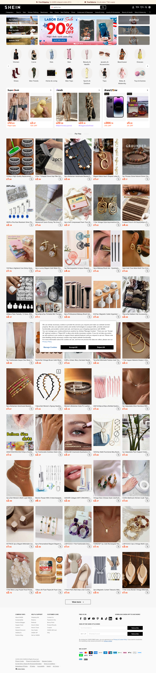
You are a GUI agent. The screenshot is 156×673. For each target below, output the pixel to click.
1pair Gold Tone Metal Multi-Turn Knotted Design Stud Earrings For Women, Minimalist (136, 268)
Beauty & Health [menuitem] (127, 12)
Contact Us (50, 617)
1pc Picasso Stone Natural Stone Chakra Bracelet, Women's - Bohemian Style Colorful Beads (136, 176)
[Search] (103, 7)
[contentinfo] (111, 653)
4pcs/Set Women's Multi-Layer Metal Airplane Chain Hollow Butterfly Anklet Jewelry (20, 498)
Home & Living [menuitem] (99, 12)
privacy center (108, 641)
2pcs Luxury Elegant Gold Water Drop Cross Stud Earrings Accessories (49, 268)
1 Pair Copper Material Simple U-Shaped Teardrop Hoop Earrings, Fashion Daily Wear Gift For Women (136, 360)
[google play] (120, 619)
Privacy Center (19, 661)
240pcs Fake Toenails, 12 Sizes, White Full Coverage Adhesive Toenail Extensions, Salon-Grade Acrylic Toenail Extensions (20, 314)
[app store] (116, 619)
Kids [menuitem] (51, 12)
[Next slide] (114, 29)
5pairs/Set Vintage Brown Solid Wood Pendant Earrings (49, 360)
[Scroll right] (150, 12)
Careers (17, 627)
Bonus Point (50, 622)
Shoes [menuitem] (73, 12)
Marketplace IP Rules (21, 666)
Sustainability (19, 620)
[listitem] (20, 160)
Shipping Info (35, 617)
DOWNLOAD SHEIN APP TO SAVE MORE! (127, 614)
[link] (39, 2)
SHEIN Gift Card (52, 630)
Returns (33, 620)
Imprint (49, 666)
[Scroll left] (147, 12)
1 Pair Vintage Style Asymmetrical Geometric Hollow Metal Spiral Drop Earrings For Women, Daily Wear (107, 222)
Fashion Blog (19, 635)
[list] (96, 618)
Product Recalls (51, 625)
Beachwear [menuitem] (44, 12)
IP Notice (32, 666)
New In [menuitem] (18, 12)
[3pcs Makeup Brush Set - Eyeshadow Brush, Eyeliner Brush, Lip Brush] (107, 248)
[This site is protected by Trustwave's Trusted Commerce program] (80, 659)
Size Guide (34, 630)
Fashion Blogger (20, 622)
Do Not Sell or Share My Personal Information (28, 664)
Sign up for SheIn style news (89, 624)
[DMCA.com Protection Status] (86, 659)
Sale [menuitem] (24, 12)
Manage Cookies (47, 661)
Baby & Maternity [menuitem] (140, 12)
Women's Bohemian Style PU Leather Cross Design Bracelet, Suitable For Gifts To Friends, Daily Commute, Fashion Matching (78, 406)
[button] (146, 7)
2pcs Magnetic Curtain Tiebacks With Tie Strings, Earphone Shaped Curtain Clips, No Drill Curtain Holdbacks (107, 590)
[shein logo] (12, 7)
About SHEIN (19, 617)
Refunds (33, 622)
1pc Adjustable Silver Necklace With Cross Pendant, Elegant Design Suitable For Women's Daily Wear (136, 406)
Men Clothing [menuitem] (65, 12)
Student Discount (20, 630)
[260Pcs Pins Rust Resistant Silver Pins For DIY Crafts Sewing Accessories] (20, 202)
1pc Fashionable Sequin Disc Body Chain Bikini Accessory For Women (20, 360)
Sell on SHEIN (35, 635)
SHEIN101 (18, 632)
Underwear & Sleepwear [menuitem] (85, 12)
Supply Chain (19, 625)
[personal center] (133, 7)
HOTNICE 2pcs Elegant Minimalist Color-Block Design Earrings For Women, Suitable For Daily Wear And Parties (20, 544)
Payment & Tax (51, 620)
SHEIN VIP (34, 632)
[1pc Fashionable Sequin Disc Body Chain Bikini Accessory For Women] (20, 340)
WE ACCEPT (83, 649)
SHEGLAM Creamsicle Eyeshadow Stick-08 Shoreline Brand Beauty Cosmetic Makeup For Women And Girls (78, 452)
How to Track (35, 627)
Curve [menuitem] (57, 12)
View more (77, 602)
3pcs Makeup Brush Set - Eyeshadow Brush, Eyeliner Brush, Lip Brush (107, 268)
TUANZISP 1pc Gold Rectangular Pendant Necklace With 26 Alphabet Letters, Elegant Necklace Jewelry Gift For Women (107, 544)
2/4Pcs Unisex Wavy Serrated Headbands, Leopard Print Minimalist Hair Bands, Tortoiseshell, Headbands (78, 360)
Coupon (49, 627)
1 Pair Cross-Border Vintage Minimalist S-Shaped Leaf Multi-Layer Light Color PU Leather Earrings (136, 590)
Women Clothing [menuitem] (33, 12)
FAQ (48, 632)
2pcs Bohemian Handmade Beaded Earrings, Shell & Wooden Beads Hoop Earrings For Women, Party (78, 176)
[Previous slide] (42, 29)
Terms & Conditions (49, 664)
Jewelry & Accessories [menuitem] (113, 12)
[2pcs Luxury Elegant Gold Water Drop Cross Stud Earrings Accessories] (49, 248)
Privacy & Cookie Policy (120, 639)
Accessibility (40, 666)
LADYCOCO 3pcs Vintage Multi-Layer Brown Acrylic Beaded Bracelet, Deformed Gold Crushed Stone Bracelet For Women (136, 544)
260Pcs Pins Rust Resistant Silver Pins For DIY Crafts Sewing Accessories (20, 222)
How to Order (35, 625)
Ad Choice (56, 666)
